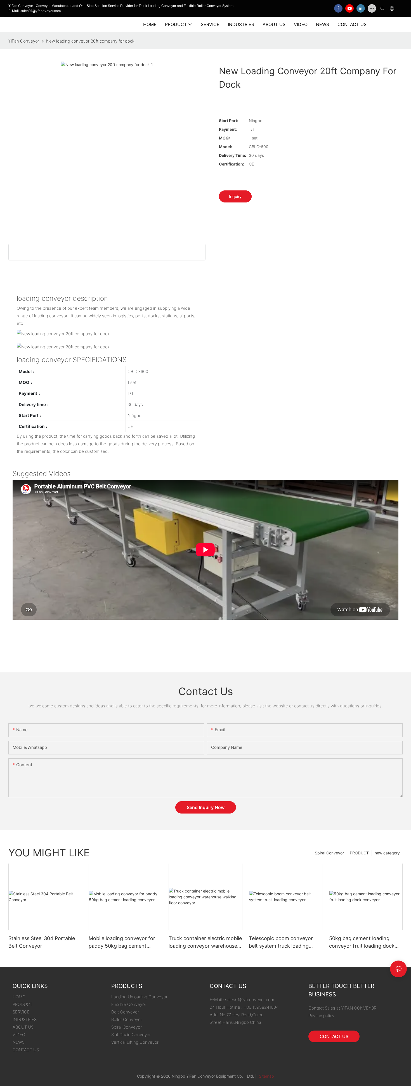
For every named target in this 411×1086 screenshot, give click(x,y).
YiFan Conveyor (23, 41)
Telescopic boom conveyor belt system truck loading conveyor (281, 942)
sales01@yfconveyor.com (249, 999)
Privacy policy (321, 1015)
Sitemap (266, 1076)
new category (387, 852)
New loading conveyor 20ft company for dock (90, 41)
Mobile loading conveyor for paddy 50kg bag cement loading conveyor (122, 942)
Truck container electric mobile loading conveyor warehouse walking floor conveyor (205, 942)
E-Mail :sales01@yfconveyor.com (34, 11)
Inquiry (235, 196)
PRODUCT (359, 852)
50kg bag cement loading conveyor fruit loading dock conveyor (362, 942)
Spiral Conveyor (329, 852)
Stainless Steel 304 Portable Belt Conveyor (41, 942)
